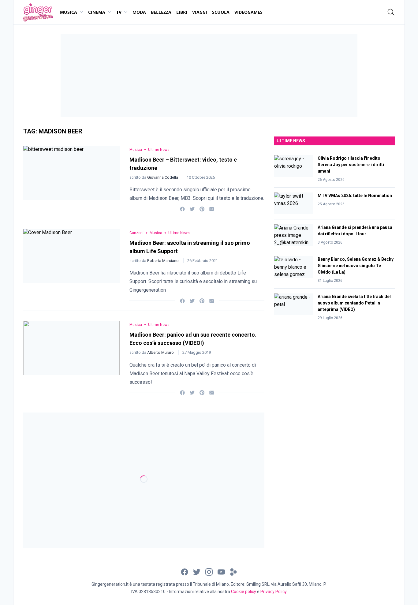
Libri (181, 12)
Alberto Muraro (161, 352)
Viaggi (199, 12)
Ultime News (159, 150)
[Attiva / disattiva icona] (391, 12)
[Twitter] (192, 208)
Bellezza (161, 12)
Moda (139, 12)
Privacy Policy (273, 591)
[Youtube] (221, 571)
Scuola (221, 12)
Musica (68, 12)
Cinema (96, 12)
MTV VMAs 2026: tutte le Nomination (355, 195)
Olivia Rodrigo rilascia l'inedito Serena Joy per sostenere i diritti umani (351, 165)
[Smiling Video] (233, 571)
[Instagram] (209, 571)
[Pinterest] (202, 208)
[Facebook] (182, 208)
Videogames (248, 12)
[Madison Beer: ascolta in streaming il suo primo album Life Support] (71, 265)
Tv (118, 12)
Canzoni (136, 233)
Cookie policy (243, 591)
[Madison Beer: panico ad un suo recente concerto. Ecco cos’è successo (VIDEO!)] (71, 357)
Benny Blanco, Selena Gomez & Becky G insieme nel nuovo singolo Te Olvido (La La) (356, 265)
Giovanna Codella (163, 177)
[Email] (211, 208)
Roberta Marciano (163, 260)
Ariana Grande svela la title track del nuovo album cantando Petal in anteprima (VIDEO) (354, 303)
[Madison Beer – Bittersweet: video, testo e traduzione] (71, 177)
